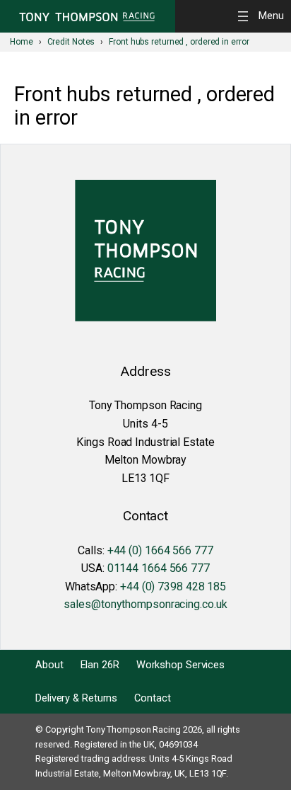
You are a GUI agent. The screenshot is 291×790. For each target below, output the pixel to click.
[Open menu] (262, 16)
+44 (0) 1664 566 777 (160, 550)
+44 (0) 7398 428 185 (173, 586)
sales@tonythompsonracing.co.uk (145, 604)
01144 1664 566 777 (158, 568)
